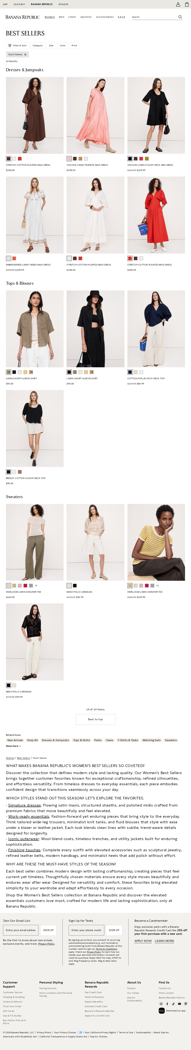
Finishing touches (24, 850)
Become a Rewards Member (100, 1011)
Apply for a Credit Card (97, 1015)
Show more (12, 746)
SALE (122, 17)
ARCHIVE (86, 17)
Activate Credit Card (96, 1006)
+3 (36, 585)
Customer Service (12, 992)
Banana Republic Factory (172, 997)
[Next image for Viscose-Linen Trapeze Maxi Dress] (120, 115)
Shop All (32, 740)
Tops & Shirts (81, 740)
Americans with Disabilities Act (20, 1036)
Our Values (133, 993)
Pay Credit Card (93, 992)
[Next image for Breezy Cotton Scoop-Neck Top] (59, 429)
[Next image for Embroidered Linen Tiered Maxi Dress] (59, 215)
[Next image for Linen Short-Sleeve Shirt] (59, 329)
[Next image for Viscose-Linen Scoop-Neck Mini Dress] (181, 115)
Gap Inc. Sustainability (134, 999)
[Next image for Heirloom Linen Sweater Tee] (59, 542)
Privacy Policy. (46, 943)
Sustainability (143, 1032)
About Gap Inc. (162, 1032)
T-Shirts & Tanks (128, 740)
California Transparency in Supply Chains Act (63, 1036)
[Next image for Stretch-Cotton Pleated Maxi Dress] (59, 115)
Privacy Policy (94, 952)
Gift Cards (8, 1011)
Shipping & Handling (14, 997)
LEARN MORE (164, 941)
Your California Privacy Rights (100, 1032)
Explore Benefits (94, 1001)
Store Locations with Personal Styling (55, 994)
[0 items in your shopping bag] (186, 4)
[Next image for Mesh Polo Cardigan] (120, 542)
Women (10, 758)
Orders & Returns (12, 1001)
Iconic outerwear (23, 839)
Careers (131, 988)
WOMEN (50, 17)
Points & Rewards (94, 997)
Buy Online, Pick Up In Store (14, 1022)
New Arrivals (15, 740)
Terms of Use (126, 1032)
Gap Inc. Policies (98, 1036)
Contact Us (165, 988)
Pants (97, 740)
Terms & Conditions (106, 949)
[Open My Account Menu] (178, 4)
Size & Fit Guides (12, 1015)
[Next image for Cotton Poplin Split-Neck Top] (181, 329)
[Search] (180, 17)
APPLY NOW (143, 941)
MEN (62, 17)
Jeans (109, 740)
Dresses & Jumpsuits (55, 740)
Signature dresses (24, 805)
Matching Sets (152, 740)
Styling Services (48, 988)
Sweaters (171, 740)
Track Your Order (12, 1006)
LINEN (72, 17)
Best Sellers (23, 758)
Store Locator (166, 993)
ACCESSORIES (105, 17)
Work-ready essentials (28, 816)
